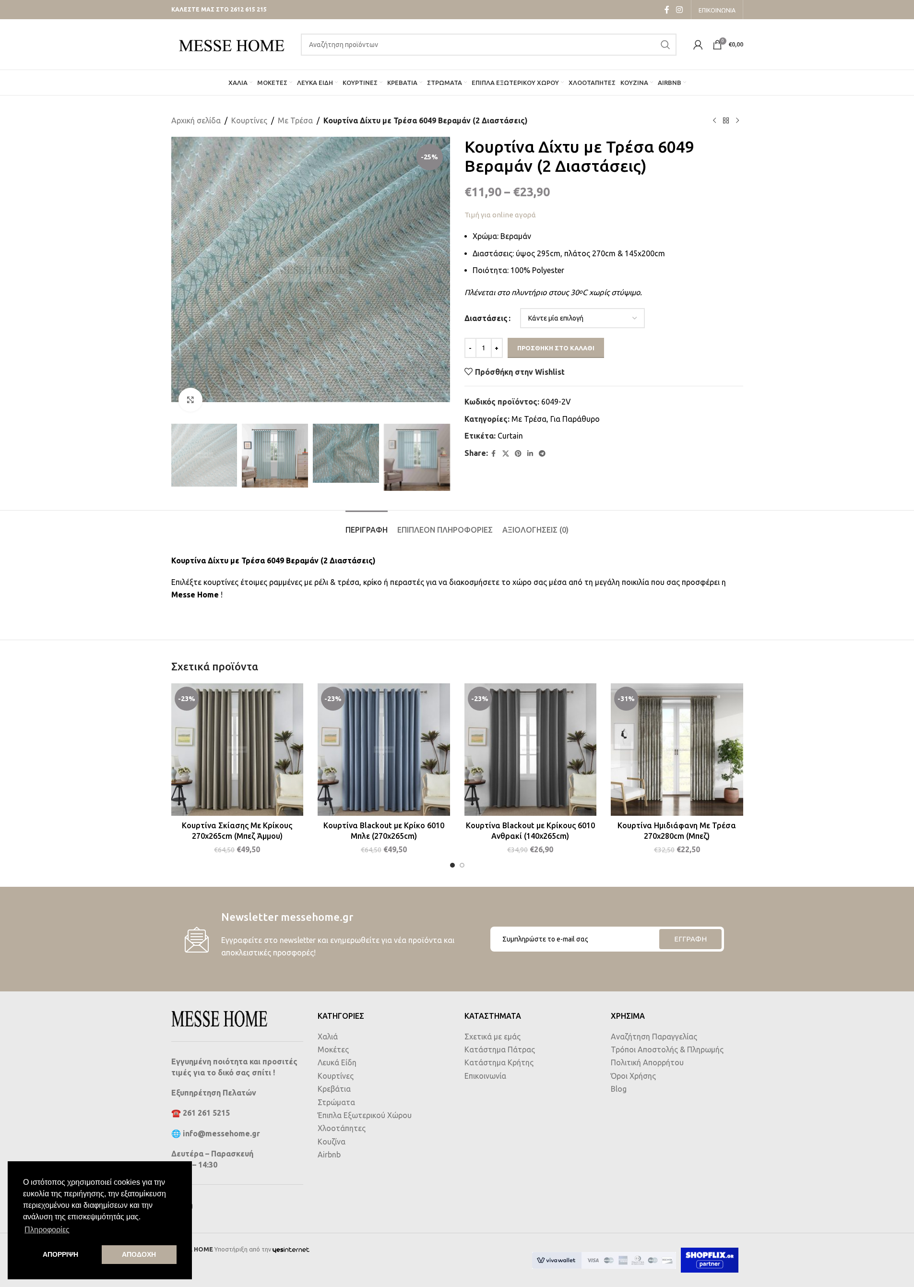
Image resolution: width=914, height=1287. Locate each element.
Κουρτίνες (249, 120)
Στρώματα (336, 1102)
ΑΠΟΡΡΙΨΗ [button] (60, 1254)
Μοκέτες (333, 1049)
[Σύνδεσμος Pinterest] (518, 453)
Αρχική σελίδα (196, 120)
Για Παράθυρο (575, 419)
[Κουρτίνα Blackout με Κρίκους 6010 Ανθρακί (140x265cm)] (530, 749)
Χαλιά (328, 1036)
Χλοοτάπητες (342, 1128)
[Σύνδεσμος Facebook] (667, 9)
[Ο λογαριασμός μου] (698, 44)
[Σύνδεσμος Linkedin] (530, 453)
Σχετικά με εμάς (492, 1036)
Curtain (510, 435)
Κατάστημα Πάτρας (499, 1049)
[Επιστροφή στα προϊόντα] (726, 121)
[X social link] (505, 453)
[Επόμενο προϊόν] (737, 121)
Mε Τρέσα (295, 120)
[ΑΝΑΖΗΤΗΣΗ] (665, 45)
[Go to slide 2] (462, 865)
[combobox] (489, 45)
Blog (619, 1088)
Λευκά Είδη (337, 1062)
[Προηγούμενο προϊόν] (714, 121)
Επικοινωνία (485, 1076)
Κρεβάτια (334, 1088)
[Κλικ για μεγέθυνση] (190, 400)
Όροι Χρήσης (633, 1076)
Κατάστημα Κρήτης (499, 1062)
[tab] (366, 525)
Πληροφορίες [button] (47, 1230)
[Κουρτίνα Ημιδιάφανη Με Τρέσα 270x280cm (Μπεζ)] (677, 749)
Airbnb (329, 1154)
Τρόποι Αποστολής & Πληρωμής (667, 1049)
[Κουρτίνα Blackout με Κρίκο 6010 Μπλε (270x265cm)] (384, 749)
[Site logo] (231, 43)
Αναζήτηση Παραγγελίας (654, 1036)
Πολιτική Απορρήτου (647, 1062)
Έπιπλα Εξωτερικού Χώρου (365, 1115)
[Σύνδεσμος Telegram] (542, 453)
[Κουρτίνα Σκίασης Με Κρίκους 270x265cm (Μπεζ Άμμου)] (237, 749)
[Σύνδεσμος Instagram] (679, 9)
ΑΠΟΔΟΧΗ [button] (139, 1254)
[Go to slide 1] (452, 865)
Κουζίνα (331, 1141)
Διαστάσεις (486, 318)
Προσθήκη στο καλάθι (555, 348)
